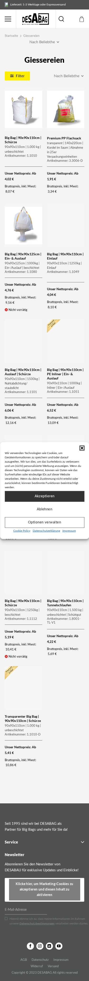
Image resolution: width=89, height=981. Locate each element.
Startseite (11, 36)
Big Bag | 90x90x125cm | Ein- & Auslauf (23, 256)
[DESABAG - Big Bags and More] (36, 19)
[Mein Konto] (71, 19)
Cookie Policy (21, 530)
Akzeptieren (45, 496)
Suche (61, 19)
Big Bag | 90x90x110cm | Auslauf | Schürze (23, 372)
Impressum (69, 530)
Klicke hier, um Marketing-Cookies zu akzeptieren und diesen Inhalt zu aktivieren (44, 889)
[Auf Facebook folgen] (30, 946)
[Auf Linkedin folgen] (49, 946)
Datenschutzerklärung (46, 530)
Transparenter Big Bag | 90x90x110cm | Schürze (23, 718)
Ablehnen (44, 509)
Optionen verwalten (44, 522)
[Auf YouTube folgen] (58, 946)
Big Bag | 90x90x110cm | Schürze (23, 140)
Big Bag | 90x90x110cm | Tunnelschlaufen (65, 603)
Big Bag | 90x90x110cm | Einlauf (65, 256)
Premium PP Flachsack (64, 138)
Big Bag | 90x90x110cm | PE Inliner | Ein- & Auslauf (65, 374)
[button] (82, 447)
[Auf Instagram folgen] (39, 946)
